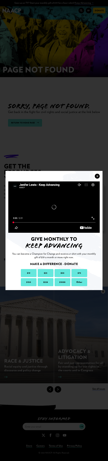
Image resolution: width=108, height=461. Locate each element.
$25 (45, 273)
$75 (79, 273)
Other (79, 282)
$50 (62, 273)
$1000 (62, 282)
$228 (45, 282)
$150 (28, 282)
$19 (28, 273)
